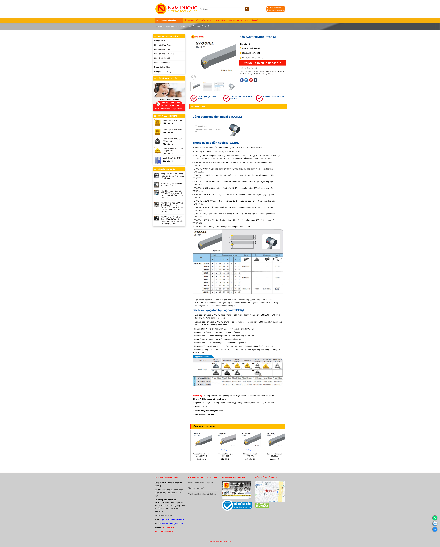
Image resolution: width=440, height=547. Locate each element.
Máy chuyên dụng (162, 62)
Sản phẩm (220, 20)
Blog (243, 20)
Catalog (234, 20)
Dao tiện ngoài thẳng (266, 74)
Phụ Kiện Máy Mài (162, 58)
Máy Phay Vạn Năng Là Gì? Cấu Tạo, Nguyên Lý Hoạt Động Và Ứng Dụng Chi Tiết (172, 194)
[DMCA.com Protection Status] (262, 505)
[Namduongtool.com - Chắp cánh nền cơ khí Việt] (177, 9)
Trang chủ (192, 20)
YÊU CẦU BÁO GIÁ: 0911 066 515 (262, 63)
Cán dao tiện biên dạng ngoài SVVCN (201, 455)
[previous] (194, 57)
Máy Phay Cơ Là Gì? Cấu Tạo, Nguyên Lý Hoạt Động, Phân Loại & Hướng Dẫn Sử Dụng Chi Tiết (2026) (172, 207)
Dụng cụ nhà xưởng (162, 71)
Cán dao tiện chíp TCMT (261, 71)
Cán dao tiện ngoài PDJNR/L (225, 455)
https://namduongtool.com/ (172, 519)
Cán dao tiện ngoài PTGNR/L (250, 455)
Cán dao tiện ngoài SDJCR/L (274, 455)
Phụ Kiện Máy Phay (162, 45)
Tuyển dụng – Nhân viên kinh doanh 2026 (171, 184)
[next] (232, 57)
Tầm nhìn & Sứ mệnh (197, 488)
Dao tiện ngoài (203, 26)
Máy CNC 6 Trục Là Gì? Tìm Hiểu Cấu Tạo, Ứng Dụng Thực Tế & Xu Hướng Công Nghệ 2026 (172, 220)
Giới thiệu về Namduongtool (200, 482)
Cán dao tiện (247, 71)
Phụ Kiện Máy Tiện (162, 49)
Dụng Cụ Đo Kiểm (162, 67)
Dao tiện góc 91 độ (251, 74)
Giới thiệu (206, 20)
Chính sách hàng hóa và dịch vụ (202, 494)
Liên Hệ (254, 20)
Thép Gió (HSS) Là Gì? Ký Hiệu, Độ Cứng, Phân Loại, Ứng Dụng (172, 176)
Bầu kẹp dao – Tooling (164, 54)
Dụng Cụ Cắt (181, 26)
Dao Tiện (191, 26)
